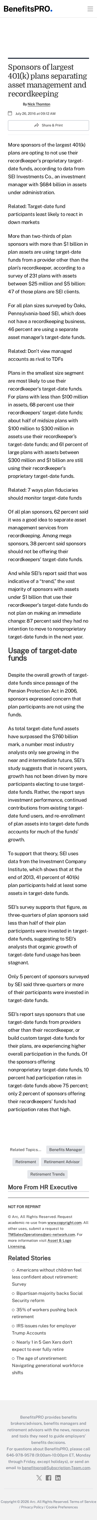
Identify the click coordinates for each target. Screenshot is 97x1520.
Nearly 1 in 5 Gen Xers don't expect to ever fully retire (42, 1345)
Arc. (33, 1502)
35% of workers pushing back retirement (44, 1313)
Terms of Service (83, 1502)
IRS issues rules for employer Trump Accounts (44, 1329)
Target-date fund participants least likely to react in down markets (45, 214)
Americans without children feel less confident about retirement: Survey (47, 1277)
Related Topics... (25, 1149)
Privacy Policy (32, 1507)
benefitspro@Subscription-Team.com (56, 1467)
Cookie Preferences (62, 1507)
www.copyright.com (65, 1222)
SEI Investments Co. (30, 177)
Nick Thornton (39, 104)
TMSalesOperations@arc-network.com (41, 1234)
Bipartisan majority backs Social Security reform (47, 1297)
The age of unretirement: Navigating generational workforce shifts (47, 1365)
